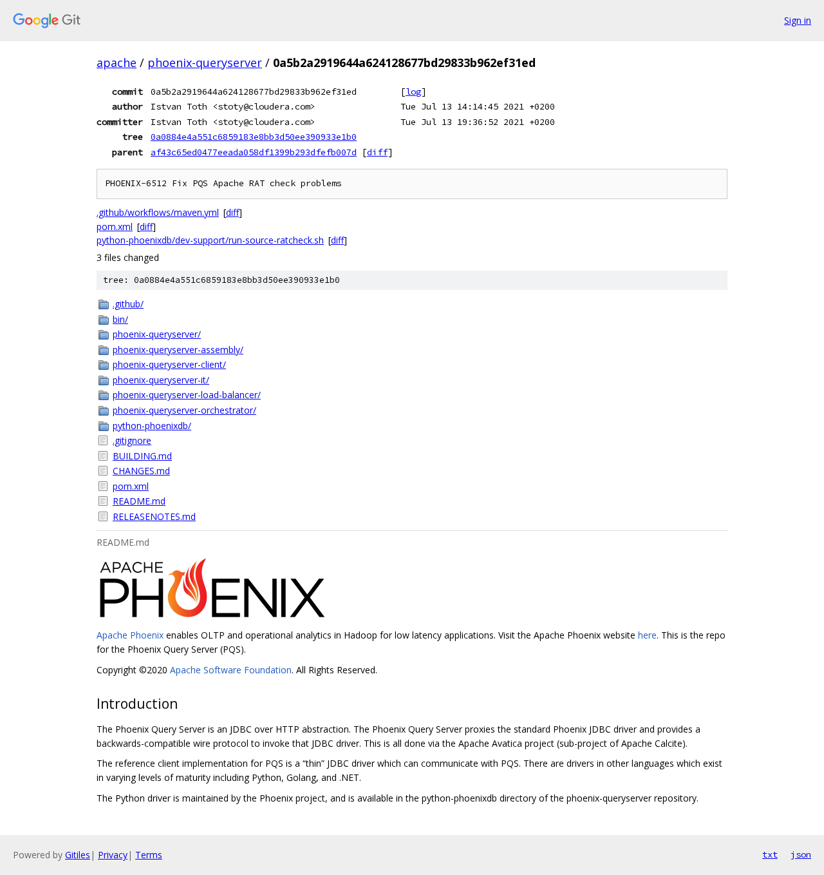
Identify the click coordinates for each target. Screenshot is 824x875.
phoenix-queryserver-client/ (169, 364)
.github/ (128, 304)
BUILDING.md (142, 456)
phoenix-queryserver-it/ (161, 380)
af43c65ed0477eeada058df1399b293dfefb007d (254, 152)
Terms (148, 855)
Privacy (112, 855)
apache (116, 62)
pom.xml (115, 226)
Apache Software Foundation (231, 670)
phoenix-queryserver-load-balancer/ (187, 395)
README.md (139, 501)
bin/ (120, 319)
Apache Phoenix (130, 635)
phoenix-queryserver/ (157, 334)
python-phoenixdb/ (152, 425)
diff (377, 152)
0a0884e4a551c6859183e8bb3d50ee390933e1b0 (254, 136)
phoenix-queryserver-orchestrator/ (184, 410)
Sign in (797, 20)
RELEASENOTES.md (154, 516)
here (647, 635)
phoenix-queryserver (204, 62)
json (801, 854)
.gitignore (132, 440)
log (413, 91)
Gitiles (77, 855)
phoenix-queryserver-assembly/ (178, 349)
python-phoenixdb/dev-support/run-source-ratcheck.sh (210, 240)
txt (770, 854)
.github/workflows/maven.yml (158, 212)
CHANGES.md (141, 471)
